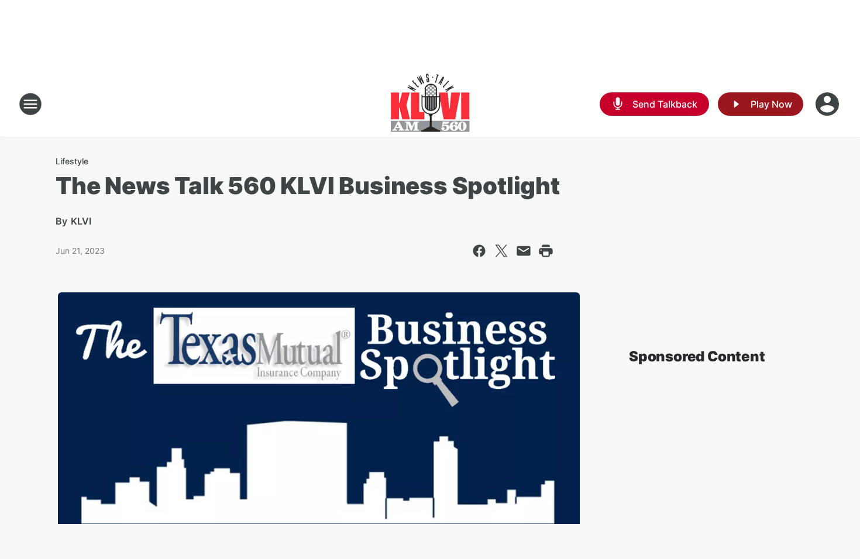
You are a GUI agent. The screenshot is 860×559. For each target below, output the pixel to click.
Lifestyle (72, 161)
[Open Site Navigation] (30, 104)
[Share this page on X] (501, 251)
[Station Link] (430, 104)
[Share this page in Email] (523, 251)
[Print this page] (546, 251)
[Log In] (828, 104)
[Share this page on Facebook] (479, 251)
